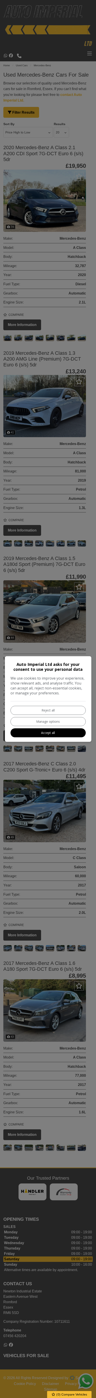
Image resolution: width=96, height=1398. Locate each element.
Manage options (48, 721)
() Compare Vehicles (71, 1394)
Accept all (48, 733)
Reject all (48, 710)
